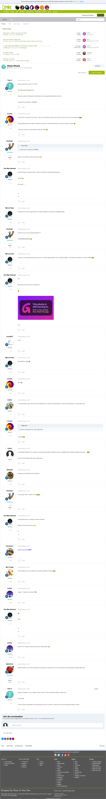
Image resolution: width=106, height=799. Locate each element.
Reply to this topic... (17, 725)
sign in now (38, 718)
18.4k (10, 560)
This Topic (96, 19)
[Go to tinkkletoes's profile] (84, 53)
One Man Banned (10, 168)
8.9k (10, 155)
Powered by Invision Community (53, 798)
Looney (9, 114)
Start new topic (82, 72)
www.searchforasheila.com (27, 90)
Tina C (9, 80)
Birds (47, 7)
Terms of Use (57, 791)
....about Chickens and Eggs (22, 60)
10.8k (10, 581)
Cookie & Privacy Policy (68, 791)
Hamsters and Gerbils (42, 7)
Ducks (59, 770)
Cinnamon (9, 546)
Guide (55, 759)
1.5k (10, 94)
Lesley (9, 588)
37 (49, 46)
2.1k (10, 183)
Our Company (8, 761)
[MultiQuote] (19, 107)
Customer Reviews (9, 763)
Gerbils (59, 774)
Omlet (7, 7)
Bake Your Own (97, 770)
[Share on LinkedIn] (10, 739)
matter (9, 400)
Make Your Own (97, 768)
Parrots (59, 781)
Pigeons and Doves (80, 775)
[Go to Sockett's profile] (84, 59)
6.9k (10, 222)
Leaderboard (26, 24)
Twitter (58, 755)
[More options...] (101, 80)
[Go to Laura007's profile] (10, 342)
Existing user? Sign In (88, 15)
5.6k (10, 484)
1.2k (10, 351)
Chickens (17, 7)
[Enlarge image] (36, 307)
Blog (41, 765)
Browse (5, 19)
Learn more (75, 1)
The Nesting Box (23, 47)
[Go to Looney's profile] (10, 119)
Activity (11, 19)
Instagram (55, 755)
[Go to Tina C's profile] (3, 67)
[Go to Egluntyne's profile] (10, 669)
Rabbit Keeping (97, 763)
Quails (59, 782)
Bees (58, 761)
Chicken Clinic (19, 34)
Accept (81, 1)
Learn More (14, 795)
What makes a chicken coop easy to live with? (15, 33)
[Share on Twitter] (2, 739)
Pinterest (68, 755)
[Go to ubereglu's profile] (10, 475)
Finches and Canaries (63, 772)
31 (10, 414)
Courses (91, 759)
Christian (9, 141)
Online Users (17, 24)
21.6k (10, 602)
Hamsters (59, 777)
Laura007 (9, 336)
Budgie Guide (61, 763)
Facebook (62, 755)
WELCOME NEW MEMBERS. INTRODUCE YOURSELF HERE (21, 46)
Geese (77, 770)
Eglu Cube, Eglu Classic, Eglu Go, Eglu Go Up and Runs (28, 41)
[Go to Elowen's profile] (84, 33)
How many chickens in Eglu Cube (11, 39)
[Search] (103, 19)
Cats (27, 7)
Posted (24, 80)
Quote (23, 107)
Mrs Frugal (9, 567)
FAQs (6, 765)
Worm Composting (62, 786)
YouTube (65, 755)
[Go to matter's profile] (10, 405)
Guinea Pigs (37, 7)
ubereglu (9, 470)
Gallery (42, 763)
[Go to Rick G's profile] (84, 40)
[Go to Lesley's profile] (10, 594)
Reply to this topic (96, 72)
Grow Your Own (97, 767)
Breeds (73, 759)
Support (55, 12)
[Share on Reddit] (8, 739)
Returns (24, 767)
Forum (41, 761)
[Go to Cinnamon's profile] (10, 552)
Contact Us (25, 761)
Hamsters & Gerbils (40, 12)
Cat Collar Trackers (8, 52)
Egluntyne (9, 664)
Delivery (24, 765)
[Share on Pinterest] (13, 739)
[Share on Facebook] (5, 739)
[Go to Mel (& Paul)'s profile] (10, 213)
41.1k (10, 678)
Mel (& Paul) (9, 208)
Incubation (60, 779)
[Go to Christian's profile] (10, 147)
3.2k (10, 128)
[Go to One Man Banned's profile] (10, 174)
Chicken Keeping (97, 761)
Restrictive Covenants (8, 59)
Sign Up (101, 15)
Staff (10, 24)
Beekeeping (96, 765)
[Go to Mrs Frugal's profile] (10, 573)
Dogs (22, 7)
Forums (4, 24)
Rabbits (32, 7)
